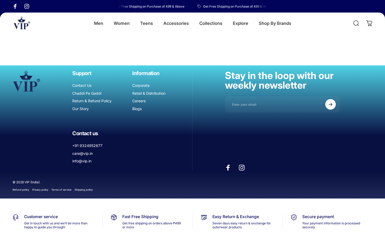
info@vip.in (81, 161)
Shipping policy (84, 189)
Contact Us (81, 85)
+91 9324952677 (87, 145)
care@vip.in (82, 153)
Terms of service (61, 189)
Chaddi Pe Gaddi (86, 93)
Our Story (80, 108)
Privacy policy (40, 189)
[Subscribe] (330, 104)
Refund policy (21, 189)
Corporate (141, 85)
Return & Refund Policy (92, 101)
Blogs (137, 108)
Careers (139, 101)
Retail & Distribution (149, 93)
